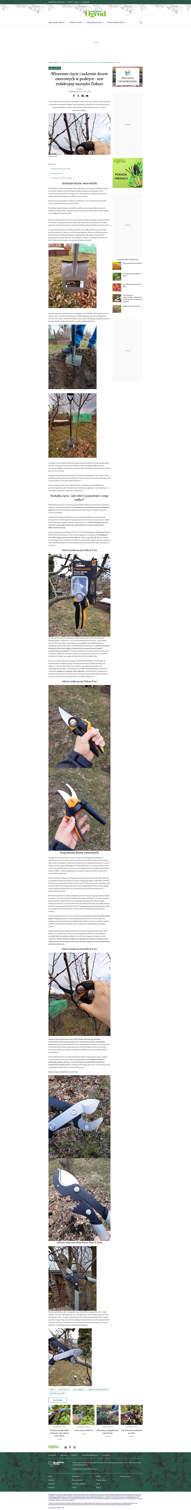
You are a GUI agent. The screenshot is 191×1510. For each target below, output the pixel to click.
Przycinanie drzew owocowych (62, 178)
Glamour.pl (51, 1484)
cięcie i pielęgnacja (78, 1389)
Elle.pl (50, 1476)
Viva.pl (98, 1484)
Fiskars (52, 1389)
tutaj (63, 1507)
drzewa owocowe (64, 1389)
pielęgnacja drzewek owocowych (98, 1389)
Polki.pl (98, 1476)
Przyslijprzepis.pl (101, 1480)
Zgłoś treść (58, 1400)
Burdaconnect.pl (125, 1476)
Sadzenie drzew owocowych (61, 169)
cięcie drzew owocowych (57, 1393)
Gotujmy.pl (51, 1487)
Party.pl (74, 1487)
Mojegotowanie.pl (77, 1480)
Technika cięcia (57, 173)
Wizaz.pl (98, 1487)
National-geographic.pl (79, 1484)
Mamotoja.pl (75, 1476)
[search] (141, 22)
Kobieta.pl (51, 1480)
